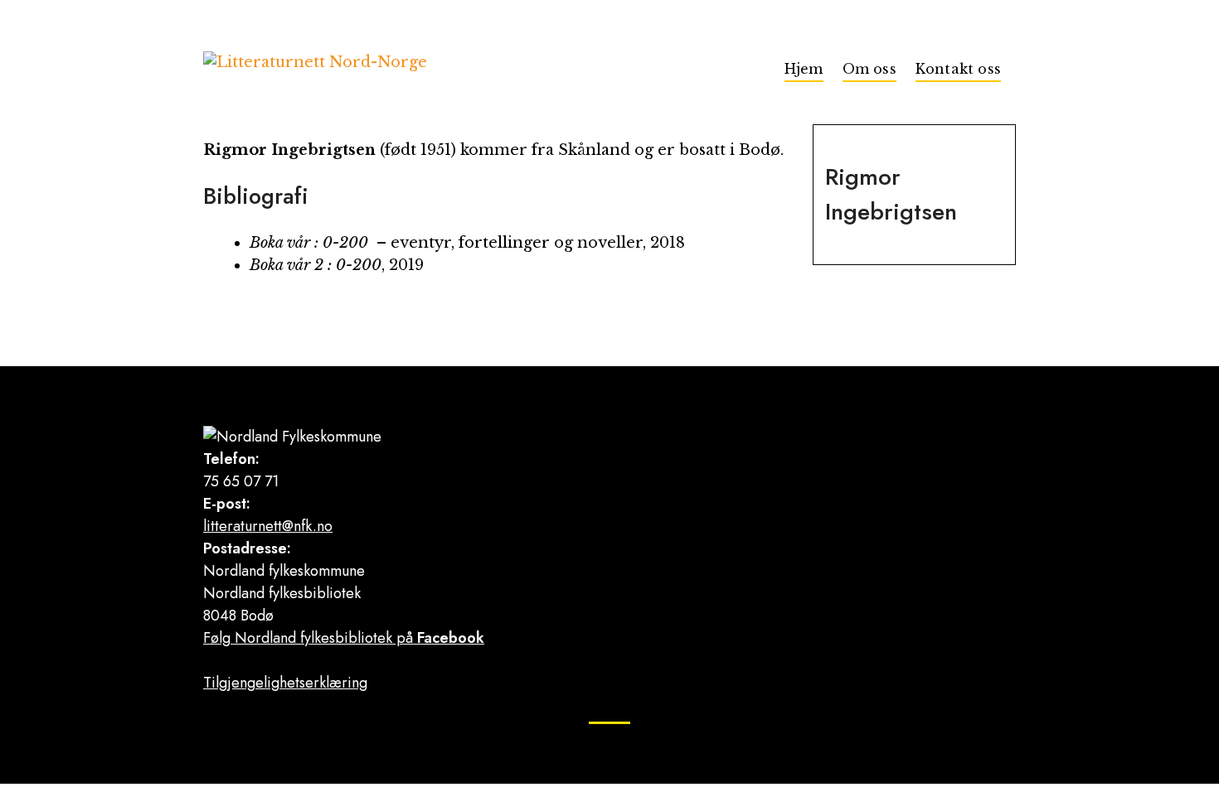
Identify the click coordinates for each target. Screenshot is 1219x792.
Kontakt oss (958, 68)
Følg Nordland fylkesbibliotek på (343, 638)
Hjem (803, 68)
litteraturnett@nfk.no (268, 526)
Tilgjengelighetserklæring (285, 682)
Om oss (869, 68)
